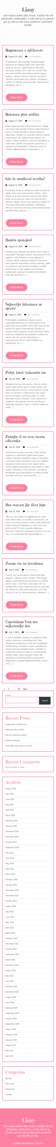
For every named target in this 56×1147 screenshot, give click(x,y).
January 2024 (11, 885)
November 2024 (12, 837)
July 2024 (9, 853)
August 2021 (10, 970)
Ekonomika (10, 1089)
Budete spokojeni (18, 240)
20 (19, 689)
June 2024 (9, 858)
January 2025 (11, 826)
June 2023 (9, 917)
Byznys (8, 1078)
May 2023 (9, 922)
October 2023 (11, 901)
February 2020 (11, 1008)
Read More (16, 97)
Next (25, 689)
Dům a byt (9, 1084)
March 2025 (10, 815)
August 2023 (10, 906)
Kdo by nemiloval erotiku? (25, 178)
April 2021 (9, 981)
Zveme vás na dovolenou (24, 563)
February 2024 (11, 879)
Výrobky (8, 1094)
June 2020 (9, 1002)
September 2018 (12, 1024)
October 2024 (11, 842)
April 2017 (9, 1056)
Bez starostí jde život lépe (25, 505)
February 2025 (11, 821)
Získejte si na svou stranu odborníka (25, 438)
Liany (28, 10)
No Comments (35, 57)
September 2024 (12, 847)
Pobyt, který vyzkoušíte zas (25, 372)
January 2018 (11, 1040)
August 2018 (10, 1029)
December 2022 (12, 944)
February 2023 (11, 938)
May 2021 (9, 976)
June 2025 (9, 799)
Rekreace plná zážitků (22, 114)
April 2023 (9, 928)
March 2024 (10, 874)
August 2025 (10, 789)
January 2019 (11, 1019)
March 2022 (10, 960)
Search (8, 695)
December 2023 (12, 890)
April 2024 (9, 869)
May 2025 (9, 805)
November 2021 (12, 965)
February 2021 (11, 986)
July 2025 (9, 794)
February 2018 (11, 1035)
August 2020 (10, 997)
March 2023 (10, 933)
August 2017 (10, 1045)
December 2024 (12, 831)
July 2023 (9, 912)
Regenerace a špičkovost (24, 50)
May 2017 (9, 1051)
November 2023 (12, 896)
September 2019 (12, 1013)
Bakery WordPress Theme (28, 1143)
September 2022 (12, 954)
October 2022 (11, 949)
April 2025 (9, 810)
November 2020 (12, 992)
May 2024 (9, 863)
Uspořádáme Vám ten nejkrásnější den (21, 624)
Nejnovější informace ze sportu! (23, 306)
